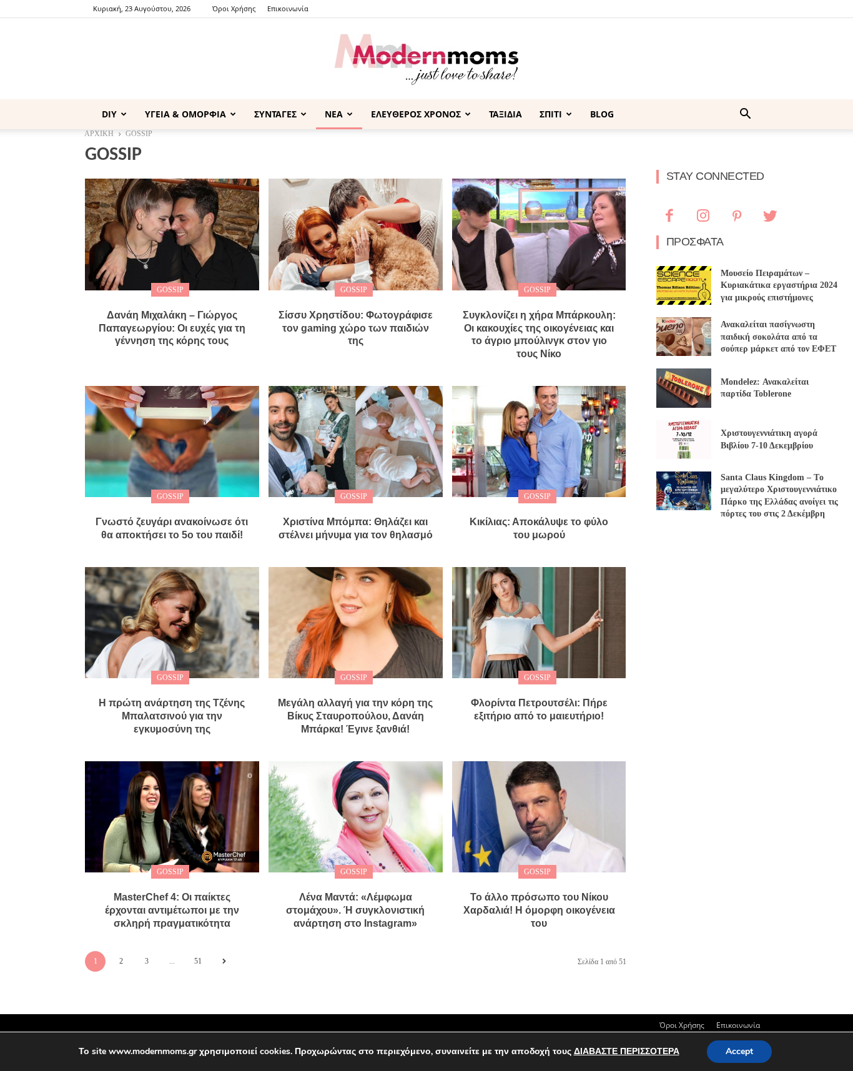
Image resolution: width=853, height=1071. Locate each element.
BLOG (602, 114)
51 (198, 961)
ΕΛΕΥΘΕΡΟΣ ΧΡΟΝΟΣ (416, 114)
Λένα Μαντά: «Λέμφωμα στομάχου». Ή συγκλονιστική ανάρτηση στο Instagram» (355, 910)
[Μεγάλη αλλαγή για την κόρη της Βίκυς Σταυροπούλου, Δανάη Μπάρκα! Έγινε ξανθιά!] (356, 622)
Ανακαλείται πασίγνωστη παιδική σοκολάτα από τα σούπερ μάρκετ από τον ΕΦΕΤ (778, 336)
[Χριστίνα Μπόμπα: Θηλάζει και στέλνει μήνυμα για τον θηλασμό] (356, 441)
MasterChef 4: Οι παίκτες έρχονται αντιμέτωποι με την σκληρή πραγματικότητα (172, 910)
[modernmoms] (426, 60)
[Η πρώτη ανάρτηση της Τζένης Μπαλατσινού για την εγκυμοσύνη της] (172, 622)
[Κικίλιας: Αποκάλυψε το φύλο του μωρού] (539, 441)
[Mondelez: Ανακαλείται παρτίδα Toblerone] (684, 387)
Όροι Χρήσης (233, 8)
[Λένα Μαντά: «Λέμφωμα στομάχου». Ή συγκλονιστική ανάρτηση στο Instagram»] (356, 816)
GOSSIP (170, 289)
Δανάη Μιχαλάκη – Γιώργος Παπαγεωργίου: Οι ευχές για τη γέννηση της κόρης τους (172, 328)
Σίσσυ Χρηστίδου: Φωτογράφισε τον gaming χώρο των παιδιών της (356, 328)
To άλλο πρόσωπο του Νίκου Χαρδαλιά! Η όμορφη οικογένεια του (539, 910)
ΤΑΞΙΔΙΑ (505, 114)
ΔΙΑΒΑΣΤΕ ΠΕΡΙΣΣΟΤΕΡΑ (626, 1051)
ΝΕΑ (334, 114)
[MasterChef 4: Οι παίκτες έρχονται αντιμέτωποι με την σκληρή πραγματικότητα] (172, 816)
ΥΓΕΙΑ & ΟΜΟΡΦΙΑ (185, 114)
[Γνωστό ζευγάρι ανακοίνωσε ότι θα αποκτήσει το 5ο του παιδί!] (172, 441)
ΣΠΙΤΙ (551, 114)
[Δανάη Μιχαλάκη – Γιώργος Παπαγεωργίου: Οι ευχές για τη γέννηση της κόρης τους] (172, 234)
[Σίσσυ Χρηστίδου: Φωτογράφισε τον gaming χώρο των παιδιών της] (356, 234)
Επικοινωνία (287, 8)
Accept (739, 1051)
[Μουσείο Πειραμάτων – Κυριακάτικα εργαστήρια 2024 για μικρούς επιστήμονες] (684, 285)
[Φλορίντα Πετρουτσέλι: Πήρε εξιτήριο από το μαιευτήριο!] (539, 622)
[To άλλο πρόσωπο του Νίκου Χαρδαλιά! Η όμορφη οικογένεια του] (539, 816)
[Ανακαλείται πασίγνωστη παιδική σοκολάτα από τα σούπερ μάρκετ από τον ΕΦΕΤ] (684, 336)
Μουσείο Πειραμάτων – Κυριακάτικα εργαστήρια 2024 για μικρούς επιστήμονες (779, 285)
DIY (109, 114)
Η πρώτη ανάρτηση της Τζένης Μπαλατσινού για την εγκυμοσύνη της (172, 716)
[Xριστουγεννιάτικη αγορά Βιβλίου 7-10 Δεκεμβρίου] (684, 439)
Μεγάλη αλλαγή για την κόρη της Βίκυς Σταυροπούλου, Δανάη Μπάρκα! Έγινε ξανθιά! (355, 716)
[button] (745, 115)
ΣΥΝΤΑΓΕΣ (275, 114)
